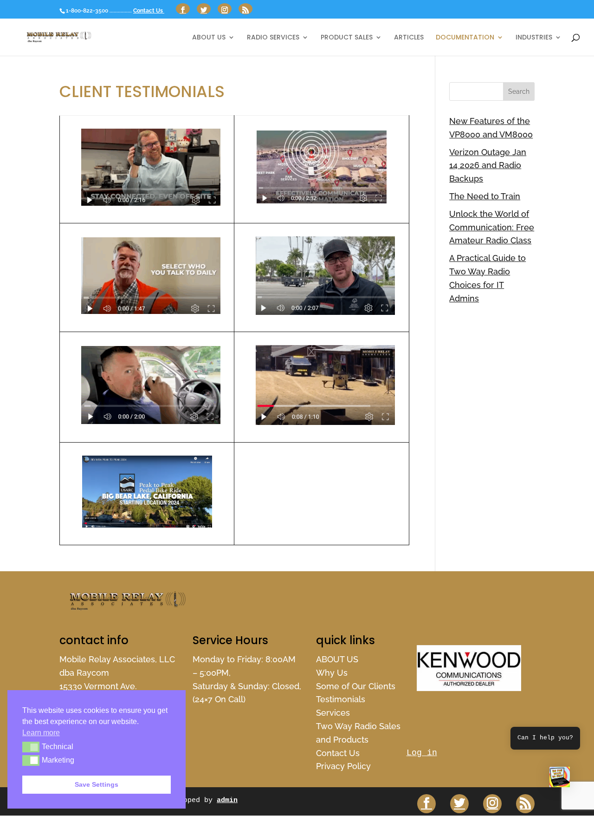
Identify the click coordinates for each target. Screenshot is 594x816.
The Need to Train (484, 196)
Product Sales (347, 38)
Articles (409, 38)
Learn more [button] (41, 733)
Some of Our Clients (355, 686)
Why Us (332, 673)
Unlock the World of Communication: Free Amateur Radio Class (491, 227)
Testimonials (340, 699)
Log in (422, 752)
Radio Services (273, 38)
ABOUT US (209, 38)
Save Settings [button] (96, 784)
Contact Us (148, 10)
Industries (534, 38)
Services (333, 713)
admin (227, 800)
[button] (559, 779)
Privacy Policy (343, 766)
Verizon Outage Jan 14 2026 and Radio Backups (487, 165)
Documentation (465, 38)
